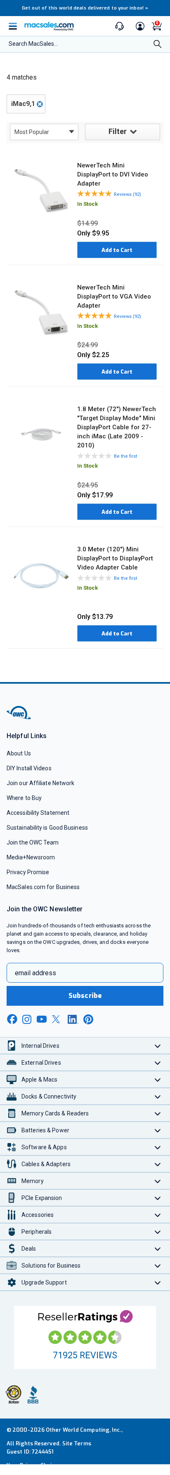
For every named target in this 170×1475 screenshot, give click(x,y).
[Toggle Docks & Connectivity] (157, 1096)
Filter (118, 131)
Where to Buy (24, 798)
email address (35, 973)
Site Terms (76, 1443)
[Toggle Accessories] (157, 1215)
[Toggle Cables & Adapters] (157, 1164)
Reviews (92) (127, 194)
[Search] (158, 45)
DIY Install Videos (29, 768)
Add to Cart (117, 250)
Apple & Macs (39, 1079)
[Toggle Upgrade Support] (157, 1282)
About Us (19, 753)
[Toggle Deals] (157, 1248)
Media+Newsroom (31, 857)
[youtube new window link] (41, 1019)
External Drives (41, 1062)
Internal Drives (40, 1045)
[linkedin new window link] (73, 1019)
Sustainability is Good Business (47, 827)
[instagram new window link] (26, 1019)
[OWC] (19, 718)
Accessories (37, 1215)
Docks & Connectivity (48, 1096)
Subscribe (85, 995)
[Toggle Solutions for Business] (157, 1265)
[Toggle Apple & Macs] (157, 1079)
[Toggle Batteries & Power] (157, 1130)
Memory (32, 1181)
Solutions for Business (50, 1265)
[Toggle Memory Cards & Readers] (157, 1113)
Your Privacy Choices (34, 1465)
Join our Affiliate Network (40, 783)
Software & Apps (44, 1147)
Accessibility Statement (38, 812)
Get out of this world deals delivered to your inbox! (85, 8)
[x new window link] (57, 1019)
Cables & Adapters (46, 1164)
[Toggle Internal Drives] (157, 1045)
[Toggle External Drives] (157, 1062)
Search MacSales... (33, 43)
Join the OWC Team (33, 842)
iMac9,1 (23, 104)
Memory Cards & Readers (55, 1113)
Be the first (125, 456)
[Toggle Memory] (157, 1181)
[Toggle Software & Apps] (157, 1147)
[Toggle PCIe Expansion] (157, 1198)
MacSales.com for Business (43, 887)
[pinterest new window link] (88, 1019)
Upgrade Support (44, 1282)
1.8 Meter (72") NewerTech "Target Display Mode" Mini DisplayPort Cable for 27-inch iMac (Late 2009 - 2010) (116, 427)
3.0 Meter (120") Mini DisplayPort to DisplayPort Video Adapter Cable (115, 558)
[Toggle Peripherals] (157, 1231)
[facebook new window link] (12, 1019)
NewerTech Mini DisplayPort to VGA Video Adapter (114, 296)
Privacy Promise (28, 872)
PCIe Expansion (41, 1198)
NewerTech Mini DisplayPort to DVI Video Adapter (112, 174)
